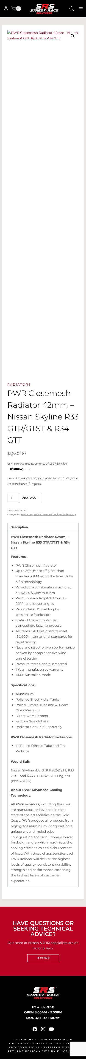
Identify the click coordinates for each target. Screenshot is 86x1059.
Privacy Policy (47, 1043)
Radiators (19, 384)
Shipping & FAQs (59, 1047)
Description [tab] (19, 527)
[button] (73, 36)
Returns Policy (23, 1051)
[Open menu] (80, 8)
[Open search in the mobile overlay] (71, 8)
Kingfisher (67, 1051)
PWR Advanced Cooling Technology (54, 514)
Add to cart (30, 497)
